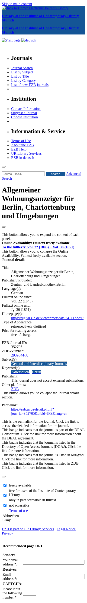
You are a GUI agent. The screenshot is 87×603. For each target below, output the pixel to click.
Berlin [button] (36, 372)
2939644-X (19, 355)
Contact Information (26, 109)
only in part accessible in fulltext (32, 500)
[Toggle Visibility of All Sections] (4, 227)
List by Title (20, 76)
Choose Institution (24, 117)
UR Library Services (26, 153)
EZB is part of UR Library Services (28, 529)
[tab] (43, 243)
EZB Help (18, 149)
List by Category (23, 80)
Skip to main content (17, 4)
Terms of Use (21, 141)
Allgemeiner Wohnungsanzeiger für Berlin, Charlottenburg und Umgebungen (38, 203)
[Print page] (11, 40)
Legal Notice (66, 529)
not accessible (19, 505)
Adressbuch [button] (20, 372)
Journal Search (22, 68)
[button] (36, 243)
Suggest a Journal (24, 113)
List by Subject (22, 72)
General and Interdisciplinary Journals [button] (39, 364)
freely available (20, 485)
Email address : (10, 576)
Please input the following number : (12, 593)
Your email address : (11, 562)
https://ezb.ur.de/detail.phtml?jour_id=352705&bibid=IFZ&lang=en (39, 411)
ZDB (15, 389)
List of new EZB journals (29, 85)
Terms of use (18, 511)
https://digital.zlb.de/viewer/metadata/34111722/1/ (47, 318)
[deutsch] (28, 40)
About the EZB (22, 145)
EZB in (22, 158)
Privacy (7, 533)
